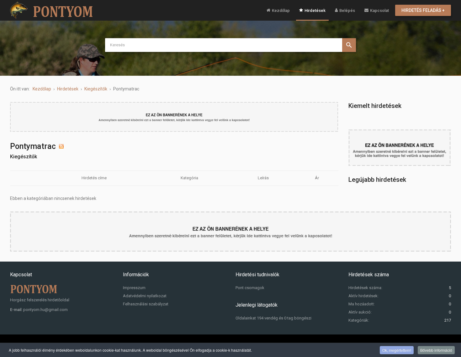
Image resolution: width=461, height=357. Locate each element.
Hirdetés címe (94, 178)
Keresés (349, 45)
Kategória (189, 178)
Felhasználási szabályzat (145, 304)
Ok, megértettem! (396, 350)
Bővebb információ (436, 350)
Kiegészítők (23, 157)
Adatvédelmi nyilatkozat (145, 295)
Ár (317, 178)
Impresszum (134, 287)
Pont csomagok (250, 287)
